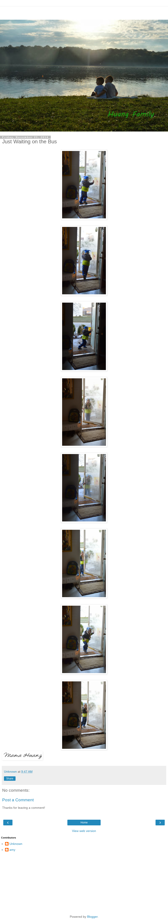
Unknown (15, 844)
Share (9, 778)
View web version (84, 831)
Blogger (92, 916)
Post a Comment (18, 800)
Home (84, 822)
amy (12, 849)
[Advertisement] (84, 12)
